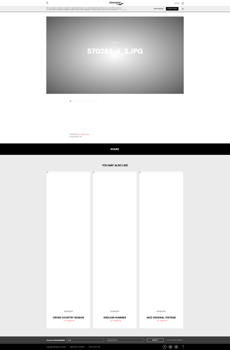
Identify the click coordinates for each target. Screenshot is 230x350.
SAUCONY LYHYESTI (77, 347)
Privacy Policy (122, 9)
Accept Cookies (172, 8)
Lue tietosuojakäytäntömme (174, 340)
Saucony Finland (116, 3)
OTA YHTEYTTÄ (94, 347)
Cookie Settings (158, 8)
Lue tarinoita (69, 320)
